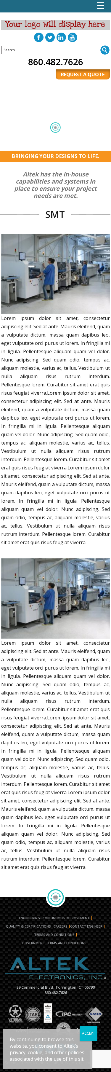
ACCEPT (88, 1033)
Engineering (29, 918)
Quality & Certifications (28, 926)
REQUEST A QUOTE (82, 74)
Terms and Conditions (54, 934)
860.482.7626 (55, 62)
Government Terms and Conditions (54, 943)
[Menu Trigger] (100, 6)
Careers (60, 926)
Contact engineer (86, 926)
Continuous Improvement (66, 918)
